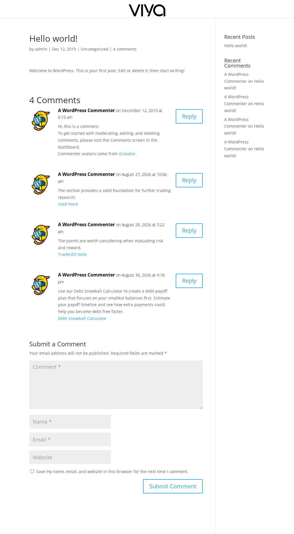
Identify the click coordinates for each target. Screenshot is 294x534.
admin (41, 49)
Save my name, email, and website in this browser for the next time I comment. (112, 471)
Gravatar (127, 153)
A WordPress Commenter (86, 110)
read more (68, 204)
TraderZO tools (72, 254)
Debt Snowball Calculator (82, 318)
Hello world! (235, 45)
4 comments (125, 49)
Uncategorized (95, 49)
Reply (189, 116)
